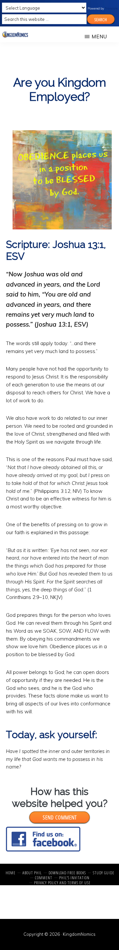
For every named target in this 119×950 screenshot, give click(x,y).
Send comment (60, 817)
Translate (111, 8)
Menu (99, 36)
